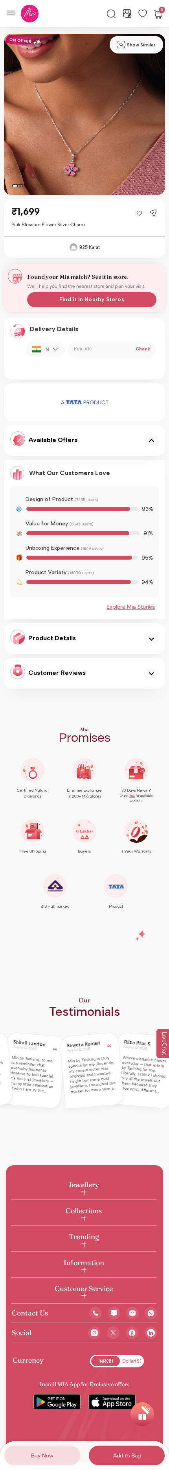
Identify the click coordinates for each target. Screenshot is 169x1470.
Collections (84, 1210)
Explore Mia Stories (131, 606)
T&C (132, 796)
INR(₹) (105, 1361)
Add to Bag (127, 1455)
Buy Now (42, 1455)
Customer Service (84, 1288)
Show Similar (141, 45)
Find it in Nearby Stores (91, 299)
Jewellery (83, 1184)
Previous (38, 402)
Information (84, 1262)
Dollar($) (131, 1361)
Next (131, 402)
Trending (84, 1236)
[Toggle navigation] (13, 12)
